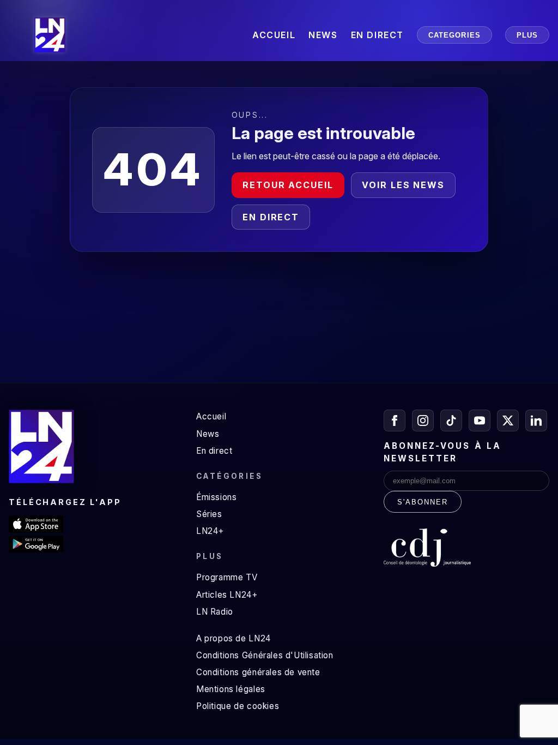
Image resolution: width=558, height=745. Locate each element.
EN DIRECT (377, 34)
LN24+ (210, 531)
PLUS (527, 35)
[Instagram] (423, 420)
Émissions (216, 497)
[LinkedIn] (536, 420)
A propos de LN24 (233, 638)
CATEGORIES (454, 35)
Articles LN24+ (227, 595)
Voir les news (403, 184)
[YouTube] (479, 420)
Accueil (211, 416)
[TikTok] (451, 420)
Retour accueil (287, 184)
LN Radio (214, 611)
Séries (209, 514)
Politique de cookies (237, 706)
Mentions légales (230, 689)
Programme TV (226, 577)
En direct (270, 217)
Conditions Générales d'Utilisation (264, 655)
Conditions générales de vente (258, 672)
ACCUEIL (273, 34)
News (207, 434)
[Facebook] (394, 420)
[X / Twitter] (508, 420)
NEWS (322, 34)
